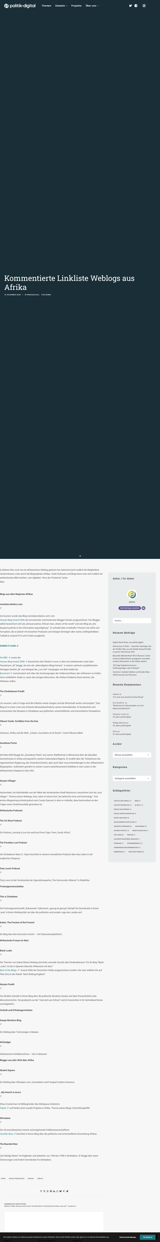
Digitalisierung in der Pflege (125, 822)
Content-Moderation (123, 805)
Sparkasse (119, 843)
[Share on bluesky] (60, 1191)
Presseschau (33, 295)
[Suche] (132, 620)
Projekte (76, 5)
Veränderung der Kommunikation (127, 847)
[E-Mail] (143, 608)
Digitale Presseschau (16, 1178)
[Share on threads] (47, 1191)
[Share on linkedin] (54, 1191)
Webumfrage (119, 852)
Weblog (40, 1178)
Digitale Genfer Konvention (125, 813)
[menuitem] (46, 5)
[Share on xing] (63, 1191)
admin (48, 295)
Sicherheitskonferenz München (127, 839)
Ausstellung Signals (122, 801)
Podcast (31, 1178)
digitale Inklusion (121, 818)
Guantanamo (141, 826)
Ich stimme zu (147, 1237)
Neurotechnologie (140, 830)
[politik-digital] (19, 6)
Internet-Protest (121, 830)
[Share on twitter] (44, 1191)
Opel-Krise (119, 835)
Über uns (91, 5)
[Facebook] (137, 5)
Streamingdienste (134, 843)
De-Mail (139, 805)
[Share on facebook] (41, 1191)
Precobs (131, 835)
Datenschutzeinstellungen (128, 1237)
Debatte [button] (60, 5)
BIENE (138, 801)
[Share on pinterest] (50, 1191)
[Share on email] (67, 1191)
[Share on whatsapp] (57, 1191)
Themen (46, 5)
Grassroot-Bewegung (123, 826)
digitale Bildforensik (122, 809)
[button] (155, 5)
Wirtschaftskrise (136, 852)
